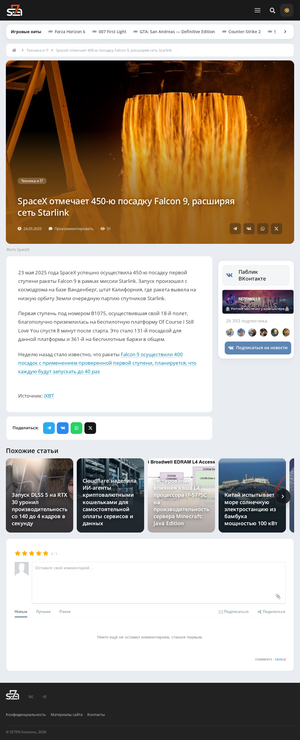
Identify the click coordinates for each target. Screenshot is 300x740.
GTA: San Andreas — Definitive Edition (177, 31)
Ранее (65, 611)
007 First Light (112, 31)
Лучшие (43, 611)
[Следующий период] (283, 496)
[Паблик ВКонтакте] (232, 275)
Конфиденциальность (26, 714)
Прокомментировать (73, 228)
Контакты (96, 714)
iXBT (49, 395)
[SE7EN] (14, 10)
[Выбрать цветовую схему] (286, 10)
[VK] (249, 228)
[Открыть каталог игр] (282, 31)
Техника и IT (37, 50)
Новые (21, 611)
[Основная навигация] (257, 10)
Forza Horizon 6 (70, 31)
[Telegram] (235, 228)
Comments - (270, 659)
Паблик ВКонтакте (252, 275)
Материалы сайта (67, 714)
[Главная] (15, 50)
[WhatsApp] (263, 228)
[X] (276, 228)
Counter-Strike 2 (245, 31)
